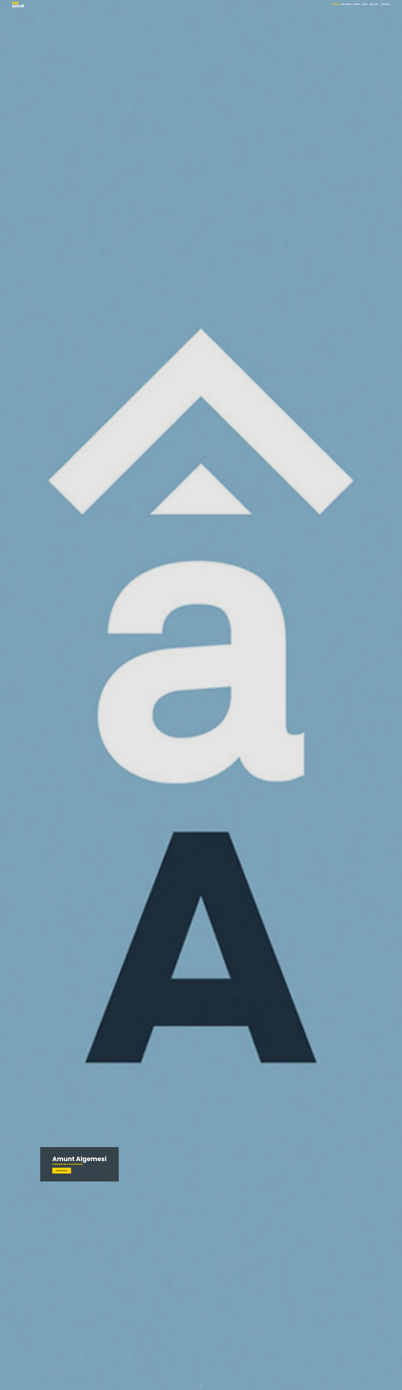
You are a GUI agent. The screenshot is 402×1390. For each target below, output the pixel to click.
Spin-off (373, 4)
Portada (335, 4)
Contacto (385, 4)
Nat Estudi (346, 4)
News (365, 4)
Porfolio (356, 4)
